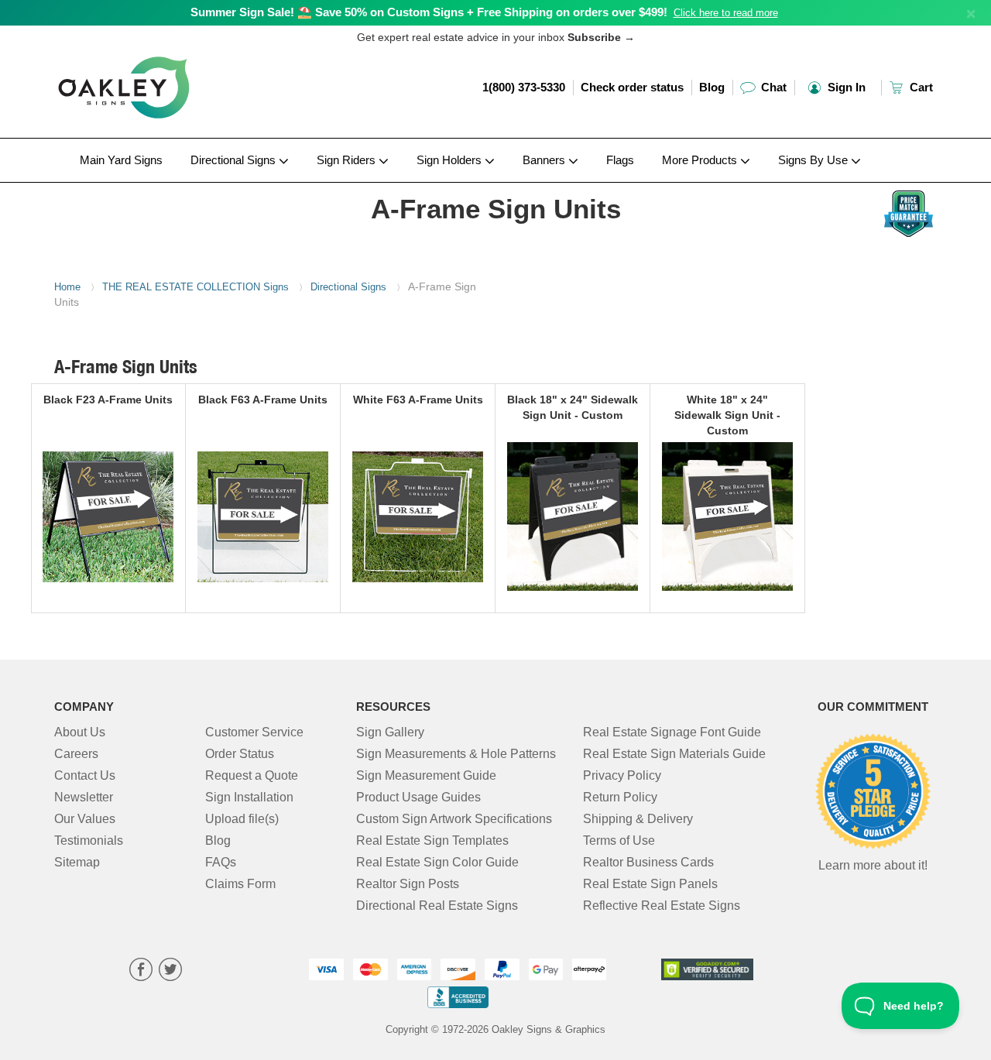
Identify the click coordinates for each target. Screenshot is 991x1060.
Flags (620, 159)
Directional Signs (348, 287)
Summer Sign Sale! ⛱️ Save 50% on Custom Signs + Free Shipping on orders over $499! (428, 12)
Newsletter (83, 797)
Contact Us (84, 775)
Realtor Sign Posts (407, 883)
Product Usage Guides (418, 797)
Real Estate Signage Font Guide (672, 732)
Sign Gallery (390, 732)
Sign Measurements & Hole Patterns (456, 753)
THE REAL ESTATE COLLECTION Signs (195, 287)
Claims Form (240, 883)
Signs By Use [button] (814, 159)
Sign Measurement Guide (426, 775)
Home (67, 287)
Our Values (84, 818)
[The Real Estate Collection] (156, 186)
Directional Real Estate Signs (437, 905)
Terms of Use (619, 840)
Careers (76, 753)
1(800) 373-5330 (523, 87)
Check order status (632, 87)
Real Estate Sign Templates (432, 840)
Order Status (239, 753)
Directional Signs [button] (234, 159)
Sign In (845, 87)
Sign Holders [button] (451, 159)
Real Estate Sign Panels (650, 883)
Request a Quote (251, 775)
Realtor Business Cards (648, 862)
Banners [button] (545, 159)
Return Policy (620, 797)
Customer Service (254, 732)
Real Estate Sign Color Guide (437, 862)
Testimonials (88, 840)
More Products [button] (701, 159)
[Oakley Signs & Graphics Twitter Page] (170, 971)
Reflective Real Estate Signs (661, 905)
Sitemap (77, 862)
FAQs (220, 862)
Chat (772, 87)
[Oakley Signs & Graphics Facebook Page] (141, 971)
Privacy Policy (622, 775)
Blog (712, 87)
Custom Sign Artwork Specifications (454, 818)
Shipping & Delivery (638, 818)
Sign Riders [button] (348, 159)
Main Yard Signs (121, 159)
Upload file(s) (242, 818)
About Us (79, 732)
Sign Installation (249, 797)
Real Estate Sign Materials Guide (674, 753)
